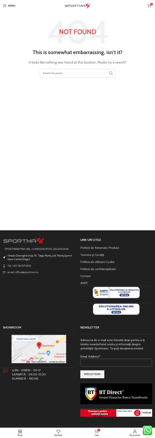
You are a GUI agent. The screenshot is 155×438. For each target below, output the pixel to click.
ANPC (84, 283)
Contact (85, 276)
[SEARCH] (111, 73)
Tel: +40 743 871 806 (19, 265)
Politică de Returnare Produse (99, 248)
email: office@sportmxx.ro (22, 272)
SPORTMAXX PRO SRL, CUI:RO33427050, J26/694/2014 (37, 249)
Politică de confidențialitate (98, 269)
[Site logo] (77, 5)
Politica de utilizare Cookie (97, 262)
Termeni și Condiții (92, 255)
